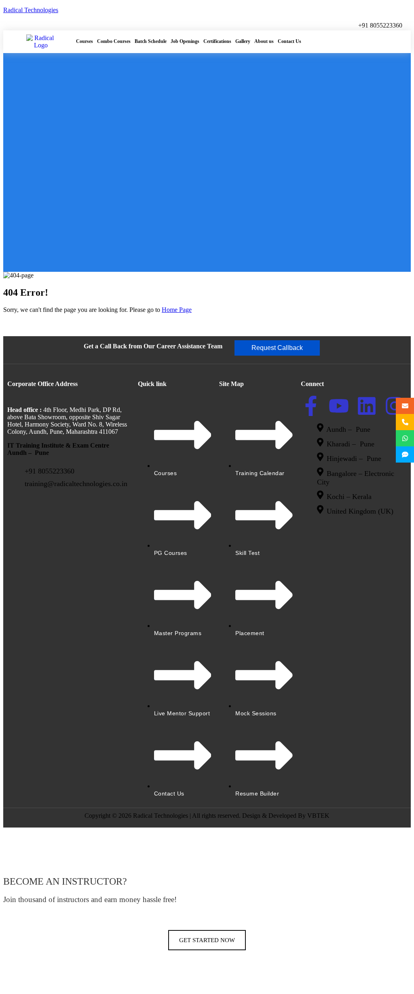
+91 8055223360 (380, 25)
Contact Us (289, 41)
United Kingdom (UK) (360, 512)
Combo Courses (114, 41)
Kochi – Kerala (349, 497)
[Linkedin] (367, 406)
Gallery (242, 41)
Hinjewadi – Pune (354, 459)
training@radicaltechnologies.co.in (76, 484)
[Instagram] (394, 406)
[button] (277, 348)
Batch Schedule (151, 41)
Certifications (217, 41)
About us (264, 41)
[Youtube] (339, 406)
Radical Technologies (30, 9)
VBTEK (318, 815)
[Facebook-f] (311, 406)
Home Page (177, 309)
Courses (84, 41)
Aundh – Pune (349, 429)
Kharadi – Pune (351, 444)
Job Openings (185, 41)
